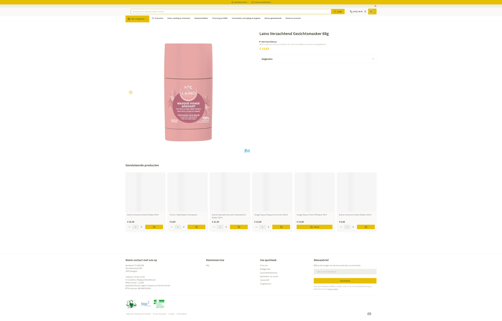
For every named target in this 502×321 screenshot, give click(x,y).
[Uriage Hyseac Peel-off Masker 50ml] (314, 192)
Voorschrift (264, 280)
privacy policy (333, 289)
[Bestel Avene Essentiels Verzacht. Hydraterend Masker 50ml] (239, 227)
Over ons (264, 265)
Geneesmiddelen (142, 89)
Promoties (132, 25)
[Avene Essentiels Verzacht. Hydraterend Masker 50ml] (229, 192)
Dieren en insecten (142, 81)
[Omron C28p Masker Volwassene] (187, 192)
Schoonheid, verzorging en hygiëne (142, 33)
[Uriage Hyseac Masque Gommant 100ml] (272, 192)
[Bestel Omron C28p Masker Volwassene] (196, 227)
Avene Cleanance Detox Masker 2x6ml (355, 214)
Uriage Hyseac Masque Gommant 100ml (271, 214)
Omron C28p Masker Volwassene (183, 214)
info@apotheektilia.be (146, 279)
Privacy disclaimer (159, 314)
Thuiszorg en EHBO (142, 74)
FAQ (207, 265)
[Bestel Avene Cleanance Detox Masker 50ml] (154, 227)
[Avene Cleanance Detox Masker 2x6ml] (356, 192)
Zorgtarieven (265, 283)
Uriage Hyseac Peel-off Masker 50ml (312, 214)
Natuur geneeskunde (142, 67)
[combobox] (231, 11)
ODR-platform (182, 314)
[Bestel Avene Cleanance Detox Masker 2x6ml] (366, 227)
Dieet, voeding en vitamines (142, 42)
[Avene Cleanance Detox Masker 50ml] (145, 192)
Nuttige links (265, 269)
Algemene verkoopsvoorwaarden (138, 314)
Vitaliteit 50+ (142, 60)
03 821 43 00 (139, 277)
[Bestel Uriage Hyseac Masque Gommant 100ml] (281, 227)
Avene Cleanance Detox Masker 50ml (143, 214)
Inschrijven (345, 280)
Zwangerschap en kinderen (142, 51)
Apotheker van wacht (269, 276)
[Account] (365, 11)
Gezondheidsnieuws (268, 272)
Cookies (172, 314)
